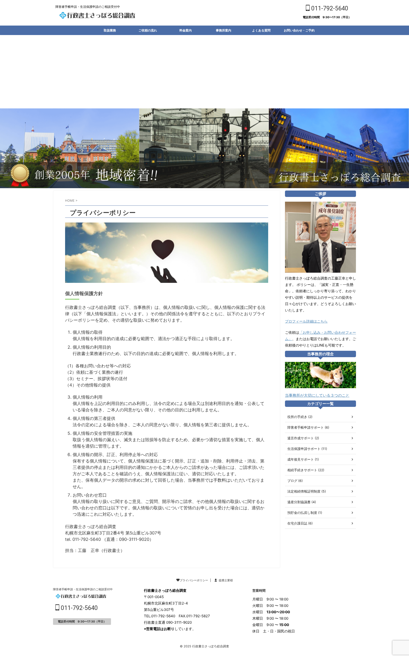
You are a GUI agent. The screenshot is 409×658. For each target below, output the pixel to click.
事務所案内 (223, 30)
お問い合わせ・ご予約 (299, 30)
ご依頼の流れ (147, 30)
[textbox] (168, 343)
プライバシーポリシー (194, 580)
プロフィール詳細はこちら (306, 321)
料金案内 (185, 30)
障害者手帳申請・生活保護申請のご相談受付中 (83, 589)
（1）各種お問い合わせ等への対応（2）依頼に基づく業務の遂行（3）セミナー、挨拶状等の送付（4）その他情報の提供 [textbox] (98, 375)
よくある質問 (261, 30)
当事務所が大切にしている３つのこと (317, 395)
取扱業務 (110, 30)
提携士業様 (226, 580)
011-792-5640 (329, 8)
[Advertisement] (204, 70)
